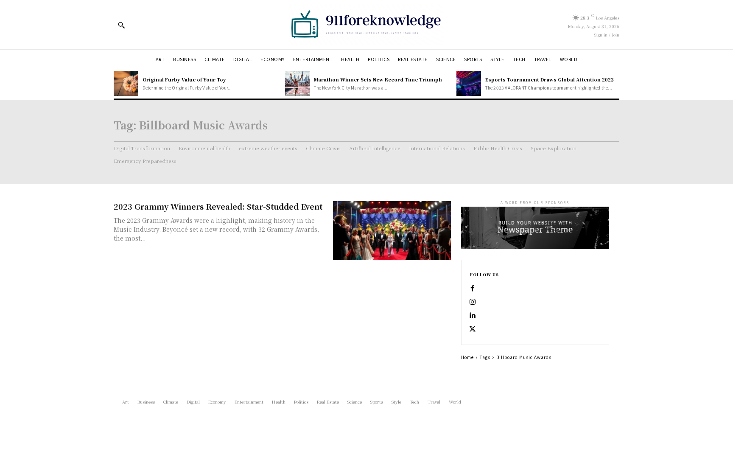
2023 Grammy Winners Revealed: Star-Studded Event (218, 206)
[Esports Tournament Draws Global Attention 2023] (468, 83)
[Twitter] (472, 329)
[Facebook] (472, 288)
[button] (121, 25)
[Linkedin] (472, 316)
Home (467, 357)
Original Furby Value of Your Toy (184, 79)
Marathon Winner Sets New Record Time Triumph (378, 79)
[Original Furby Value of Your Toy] (126, 83)
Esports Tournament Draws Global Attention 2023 (549, 79)
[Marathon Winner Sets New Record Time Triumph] (297, 83)
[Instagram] (472, 302)
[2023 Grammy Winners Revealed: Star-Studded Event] (392, 230)
